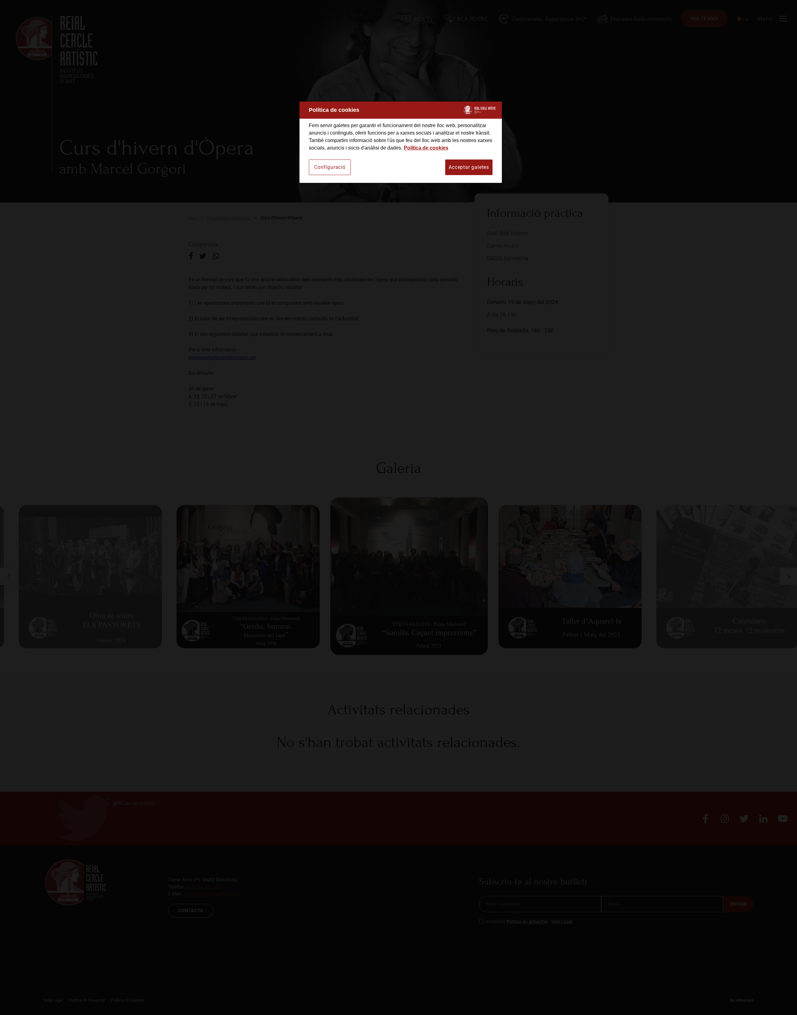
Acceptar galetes (469, 167)
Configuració (330, 167)
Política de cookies (426, 147)
